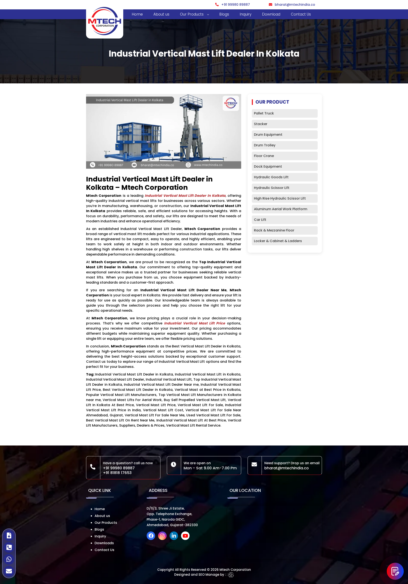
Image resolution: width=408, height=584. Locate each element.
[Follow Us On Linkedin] (175, 536)
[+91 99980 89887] (9, 547)
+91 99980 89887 (234, 4)
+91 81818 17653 (117, 472)
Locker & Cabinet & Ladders (278, 240)
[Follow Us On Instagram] (163, 536)
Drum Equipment (268, 134)
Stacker (260, 123)
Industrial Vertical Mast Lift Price (194, 323)
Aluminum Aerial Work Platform (280, 209)
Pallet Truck (264, 113)
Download (271, 14)
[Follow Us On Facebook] (152, 536)
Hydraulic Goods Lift (271, 177)
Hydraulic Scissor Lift (271, 187)
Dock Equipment (268, 166)
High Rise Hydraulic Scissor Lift (280, 198)
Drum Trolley (264, 145)
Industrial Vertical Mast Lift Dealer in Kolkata (185, 195)
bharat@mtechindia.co (293, 4)
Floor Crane (264, 155)
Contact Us (301, 14)
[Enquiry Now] (395, 571)
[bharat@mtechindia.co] (9, 571)
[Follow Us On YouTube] (186, 536)
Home (137, 14)
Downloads (104, 543)
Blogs (224, 14)
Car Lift (260, 219)
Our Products (192, 14)
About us (161, 14)
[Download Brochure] (9, 535)
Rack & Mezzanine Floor (274, 230)
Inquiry (245, 14)
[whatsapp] (9, 559)
